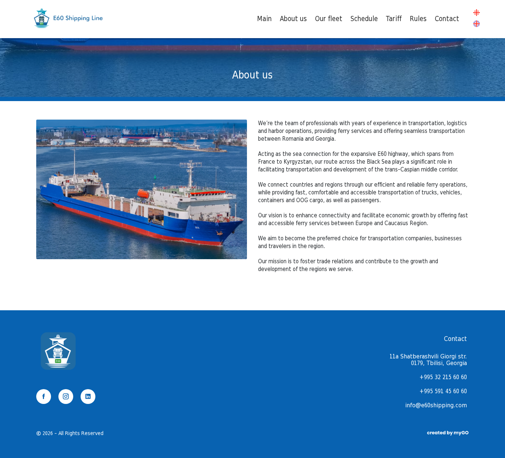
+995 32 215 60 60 (443, 377)
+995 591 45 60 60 (443, 391)
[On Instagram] (65, 396)
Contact (447, 19)
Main (264, 19)
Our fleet (328, 19)
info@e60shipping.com (436, 405)
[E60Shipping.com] (68, 27)
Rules (418, 19)
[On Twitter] (88, 396)
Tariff (393, 19)
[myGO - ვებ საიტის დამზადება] (447, 433)
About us (293, 19)
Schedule (364, 19)
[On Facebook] (43, 396)
